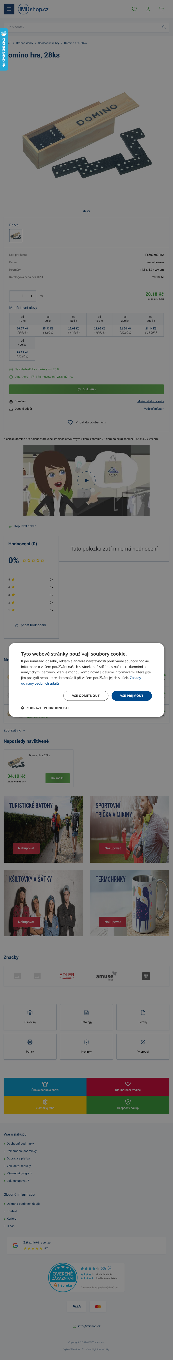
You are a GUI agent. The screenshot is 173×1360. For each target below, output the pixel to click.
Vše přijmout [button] (131, 695)
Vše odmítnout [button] (86, 695)
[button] (44, 708)
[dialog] (86, 680)
